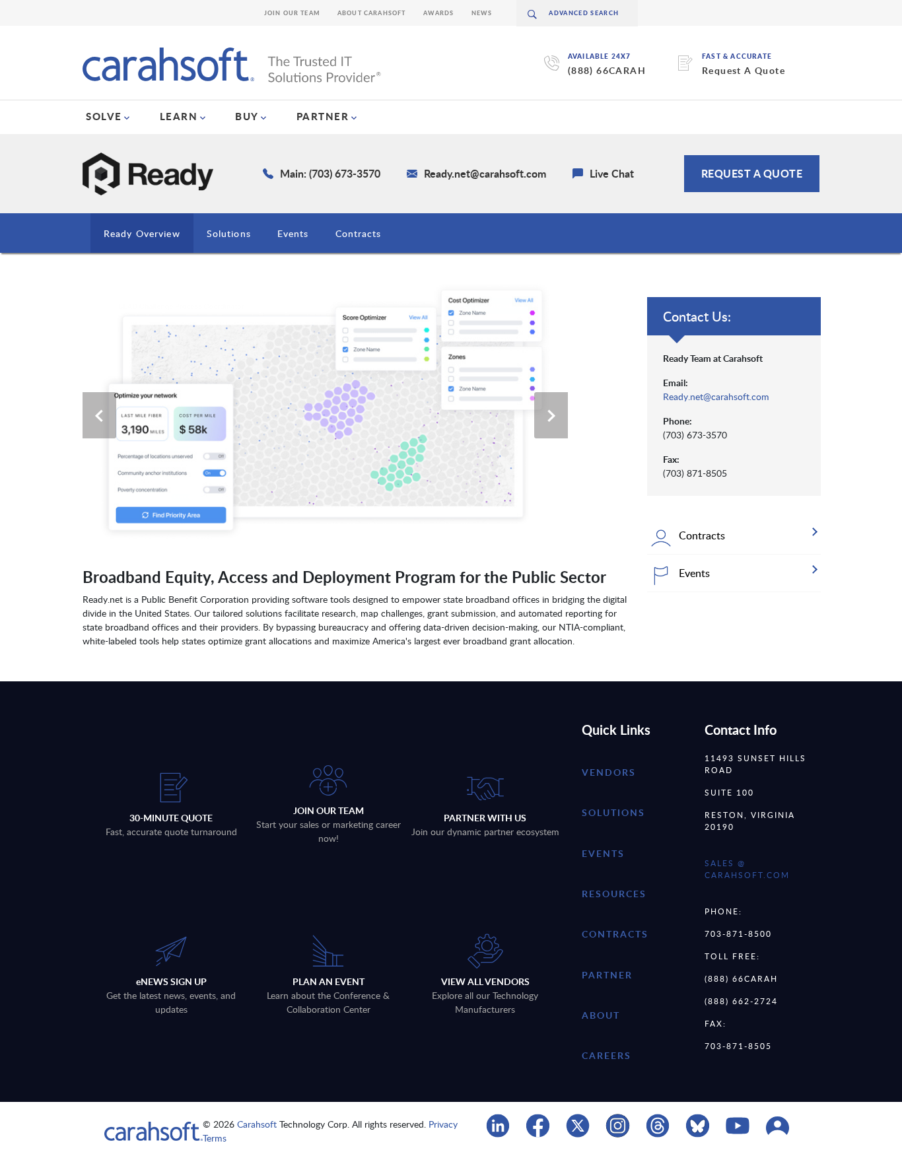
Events (293, 233)
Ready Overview (142, 233)
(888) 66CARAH (607, 70)
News (482, 13)
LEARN (179, 116)
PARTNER (322, 116)
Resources (614, 893)
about (601, 1015)
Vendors (609, 772)
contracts (615, 934)
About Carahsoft (371, 13)
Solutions (229, 233)
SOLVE (104, 116)
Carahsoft (257, 1124)
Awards (438, 13)
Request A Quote (743, 70)
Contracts (358, 233)
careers (606, 1055)
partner (607, 975)
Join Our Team (292, 13)
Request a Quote (752, 173)
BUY (247, 116)
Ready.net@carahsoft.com (716, 396)
